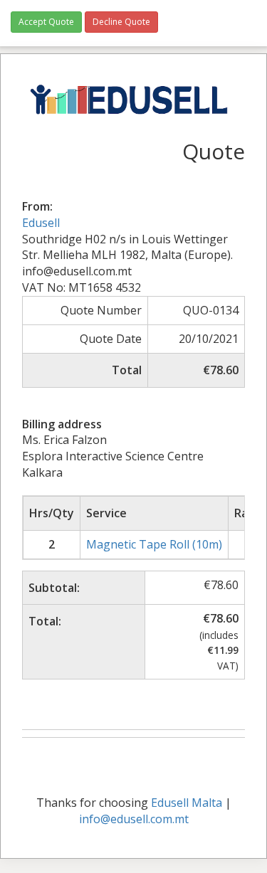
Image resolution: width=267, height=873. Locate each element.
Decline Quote (121, 22)
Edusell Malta (186, 802)
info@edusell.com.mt (134, 819)
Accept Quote (46, 22)
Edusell (41, 223)
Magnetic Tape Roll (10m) (154, 544)
